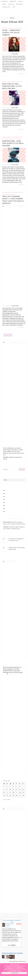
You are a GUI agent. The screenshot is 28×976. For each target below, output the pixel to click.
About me (11, 4)
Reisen (4, 4)
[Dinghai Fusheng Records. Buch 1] (8, 956)
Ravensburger (6, 194)
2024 (4, 496)
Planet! (14, 81)
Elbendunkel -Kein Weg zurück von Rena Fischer (13, 143)
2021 (4, 505)
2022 (4, 502)
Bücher (20, 1)
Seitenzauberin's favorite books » (17, 961)
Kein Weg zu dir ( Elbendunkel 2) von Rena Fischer (12, 86)
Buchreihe (4, 28)
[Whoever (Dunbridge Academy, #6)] (5, 957)
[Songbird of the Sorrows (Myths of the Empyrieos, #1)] (3, 924)
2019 (4, 511)
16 (7, 792)
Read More (22, 74)
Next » (9, 335)
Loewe (14, 28)
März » (9, 799)
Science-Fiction (17, 138)
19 (16, 792)
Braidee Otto (8, 927)
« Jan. (4, 799)
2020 (4, 508)
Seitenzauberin (6, 54)
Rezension (13, 1)
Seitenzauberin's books (12, 953)
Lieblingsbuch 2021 (18, 137)
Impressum (19, 4)
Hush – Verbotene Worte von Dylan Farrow (11, 32)
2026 (4, 490)
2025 (4, 493)
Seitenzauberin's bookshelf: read (12, 921)
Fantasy (10, 28)
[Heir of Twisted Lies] (11, 956)
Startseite (4, 1)
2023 (4, 499)
